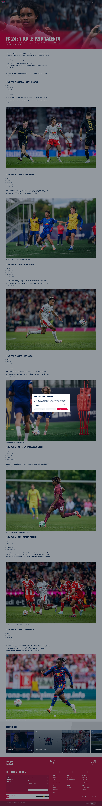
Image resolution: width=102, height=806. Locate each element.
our (48, 404)
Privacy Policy (52, 404)
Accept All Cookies (62, 409)
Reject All (51, 409)
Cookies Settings (39, 409)
